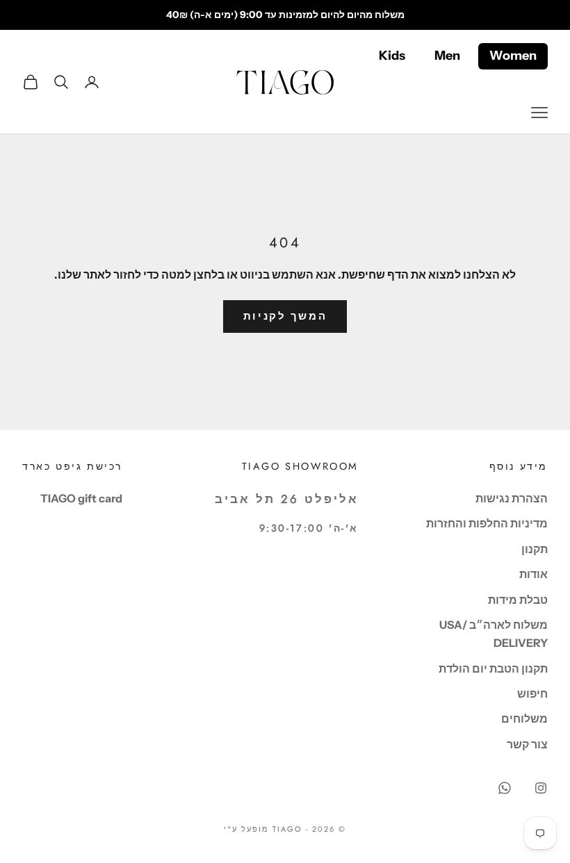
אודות (533, 574)
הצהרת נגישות (511, 498)
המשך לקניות (285, 315)
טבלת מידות (518, 600)
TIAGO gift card (81, 498)
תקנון (534, 549)
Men (447, 55)
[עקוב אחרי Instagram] (541, 788)
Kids (392, 55)
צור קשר (527, 744)
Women (513, 55)
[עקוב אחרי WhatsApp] (505, 788)
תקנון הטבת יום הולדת (493, 668)
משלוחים (524, 718)
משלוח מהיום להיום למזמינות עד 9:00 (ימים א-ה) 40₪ (285, 14)
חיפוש (532, 693)
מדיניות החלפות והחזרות (487, 523)
